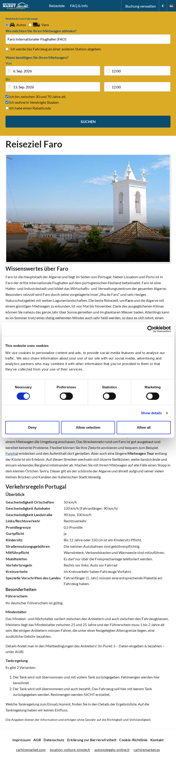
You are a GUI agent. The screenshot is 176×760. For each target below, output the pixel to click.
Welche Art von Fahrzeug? (22, 18)
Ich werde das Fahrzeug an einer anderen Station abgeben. (56, 49)
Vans (45, 24)
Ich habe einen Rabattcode (29, 108)
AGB (37, 740)
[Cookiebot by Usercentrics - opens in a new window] (151, 329)
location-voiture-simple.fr (70, 749)
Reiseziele (57, 5)
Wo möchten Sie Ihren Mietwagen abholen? (41, 31)
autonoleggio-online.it (111, 749)
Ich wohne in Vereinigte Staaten (33, 102)
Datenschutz (54, 740)
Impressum (21, 740)
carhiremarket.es (147, 749)
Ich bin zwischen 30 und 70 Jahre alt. (37, 96)
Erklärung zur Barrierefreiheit (91, 740)
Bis (8, 79)
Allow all (144, 427)
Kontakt (157, 740)
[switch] (66, 396)
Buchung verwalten (140, 6)
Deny (32, 427)
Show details (151, 413)
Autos (21, 24)
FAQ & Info (79, 5)
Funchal (12, 453)
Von (9, 63)
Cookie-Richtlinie (133, 740)
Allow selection (88, 427)
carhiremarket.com (31, 749)
